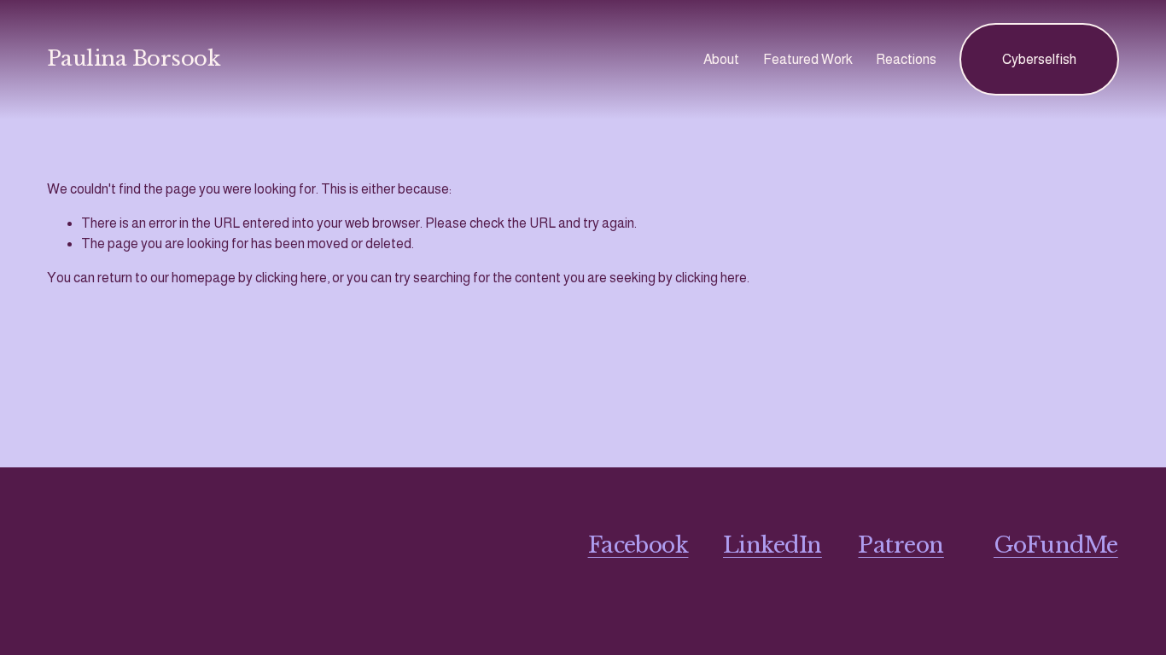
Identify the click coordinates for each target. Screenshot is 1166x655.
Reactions (906, 59)
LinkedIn (772, 545)
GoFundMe (1056, 545)
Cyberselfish (1039, 59)
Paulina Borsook (133, 59)
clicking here (291, 277)
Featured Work (808, 59)
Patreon (900, 545)
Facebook (638, 545)
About (721, 59)
